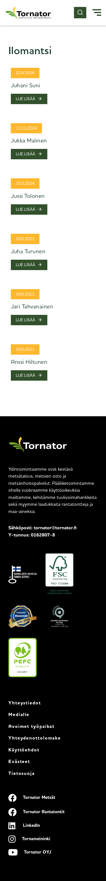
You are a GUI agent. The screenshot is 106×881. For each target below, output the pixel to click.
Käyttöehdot (23, 750)
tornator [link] (55, 528)
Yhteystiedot (24, 703)
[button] (96, 13)
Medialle (18, 715)
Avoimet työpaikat (31, 726)
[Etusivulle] (28, 13)
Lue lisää (25, 99)
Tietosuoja (21, 773)
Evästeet (19, 762)
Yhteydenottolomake (34, 738)
